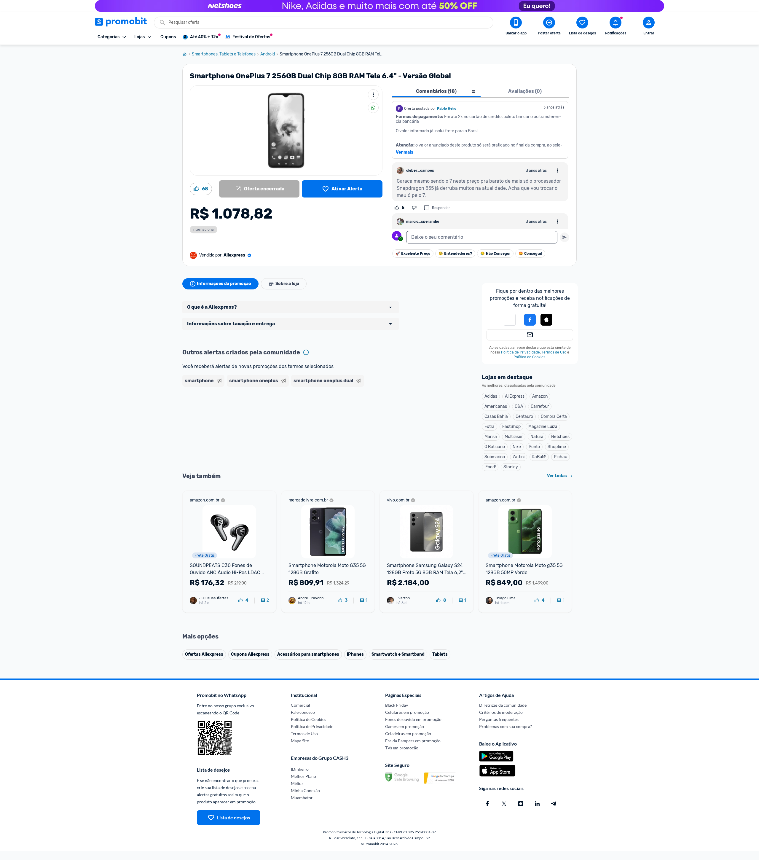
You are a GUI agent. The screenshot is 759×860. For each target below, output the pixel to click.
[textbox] (481, 237)
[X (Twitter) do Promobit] (504, 803)
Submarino (494, 456)
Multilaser (514, 436)
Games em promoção (404, 726)
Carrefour (540, 406)
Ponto (534, 446)
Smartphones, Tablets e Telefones (224, 54)
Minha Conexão (305, 790)
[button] (510, 320)
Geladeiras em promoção (408, 733)
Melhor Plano (303, 776)
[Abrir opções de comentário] (557, 170)
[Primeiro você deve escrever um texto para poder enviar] (564, 237)
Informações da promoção (224, 283)
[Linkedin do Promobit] (537, 803)
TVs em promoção (401, 747)
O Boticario (494, 446)
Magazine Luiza (542, 426)
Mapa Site (300, 740)
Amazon (540, 396)
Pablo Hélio (446, 108)
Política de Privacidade (520, 352)
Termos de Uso (554, 352)
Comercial (300, 705)
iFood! (490, 466)
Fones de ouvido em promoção (413, 719)
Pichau (560, 456)
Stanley (510, 466)
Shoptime (557, 446)
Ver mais (404, 152)
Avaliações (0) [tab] (525, 91)
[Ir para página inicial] (187, 54)
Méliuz (297, 783)
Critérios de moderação (501, 712)
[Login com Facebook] (530, 320)
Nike (517, 446)
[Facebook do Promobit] (487, 803)
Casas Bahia (496, 416)
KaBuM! (539, 456)
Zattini (518, 456)
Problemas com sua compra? (505, 726)
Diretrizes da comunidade (503, 705)
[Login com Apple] (546, 320)
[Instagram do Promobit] (520, 803)
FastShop (511, 426)
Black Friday (396, 705)
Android (267, 54)
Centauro (524, 416)
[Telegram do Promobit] (554, 803)
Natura (536, 436)
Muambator (302, 797)
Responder (441, 208)
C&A (519, 406)
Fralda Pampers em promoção (413, 740)
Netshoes (560, 436)
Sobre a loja (287, 283)
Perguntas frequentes (499, 719)
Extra (489, 426)
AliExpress (514, 396)
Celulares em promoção (407, 712)
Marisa (490, 436)
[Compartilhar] (373, 107)
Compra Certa (554, 416)
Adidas (490, 396)
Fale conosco (303, 712)
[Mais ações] (373, 94)
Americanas (495, 406)
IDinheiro (300, 769)
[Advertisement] (296, 412)
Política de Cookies (529, 357)
